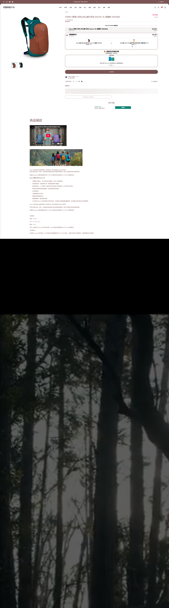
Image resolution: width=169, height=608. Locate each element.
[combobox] (162, 2)
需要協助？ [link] (155, 81)
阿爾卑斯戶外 (9, 7)
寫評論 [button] (123, 107)
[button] (111, 30)
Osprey (66, 12)
